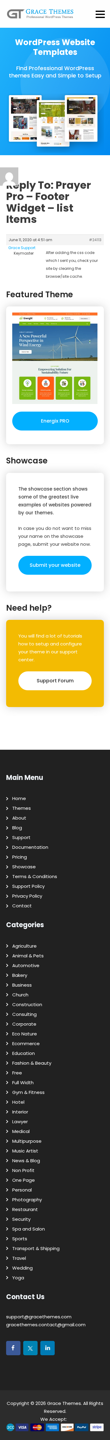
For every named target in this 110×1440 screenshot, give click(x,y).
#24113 (95, 239)
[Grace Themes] (40, 16)
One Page (23, 1180)
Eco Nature (24, 1034)
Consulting (24, 1014)
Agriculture (24, 946)
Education (23, 1053)
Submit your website (55, 565)
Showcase (24, 866)
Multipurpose (27, 1141)
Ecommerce (26, 1043)
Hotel (18, 1102)
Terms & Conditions (34, 876)
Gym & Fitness (28, 1092)
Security (21, 1219)
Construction (27, 1004)
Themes (21, 808)
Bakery (19, 975)
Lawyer (20, 1121)
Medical (21, 1131)
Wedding (22, 1268)
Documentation (30, 847)
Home (19, 798)
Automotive (25, 965)
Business (22, 985)
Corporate (24, 1024)
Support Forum (55, 680)
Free (17, 1073)
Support (21, 837)
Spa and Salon (28, 1229)
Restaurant (25, 1209)
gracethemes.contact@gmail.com (46, 1324)
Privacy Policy (27, 896)
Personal (22, 1190)
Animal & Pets (28, 955)
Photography (27, 1199)
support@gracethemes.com (39, 1316)
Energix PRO (55, 420)
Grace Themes (64, 1403)
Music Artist (25, 1151)
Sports (19, 1238)
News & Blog (26, 1160)
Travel (19, 1258)
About (19, 818)
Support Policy (28, 886)
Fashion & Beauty (31, 1063)
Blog (17, 827)
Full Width (23, 1082)
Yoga (18, 1277)
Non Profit (23, 1170)
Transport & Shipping (36, 1248)
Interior (20, 1112)
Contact (22, 905)
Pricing (19, 857)
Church (20, 995)
